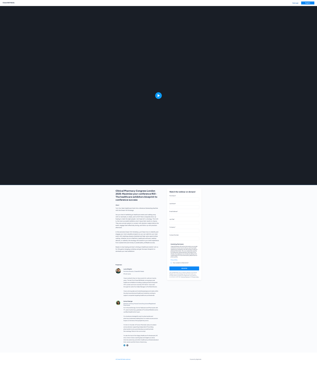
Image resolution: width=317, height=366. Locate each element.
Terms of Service (185, 277)
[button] (158, 95)
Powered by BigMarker (195, 359)
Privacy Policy (174, 260)
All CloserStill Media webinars (123, 359)
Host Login (295, 3)
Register (307, 3)
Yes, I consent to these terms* (181, 263)
